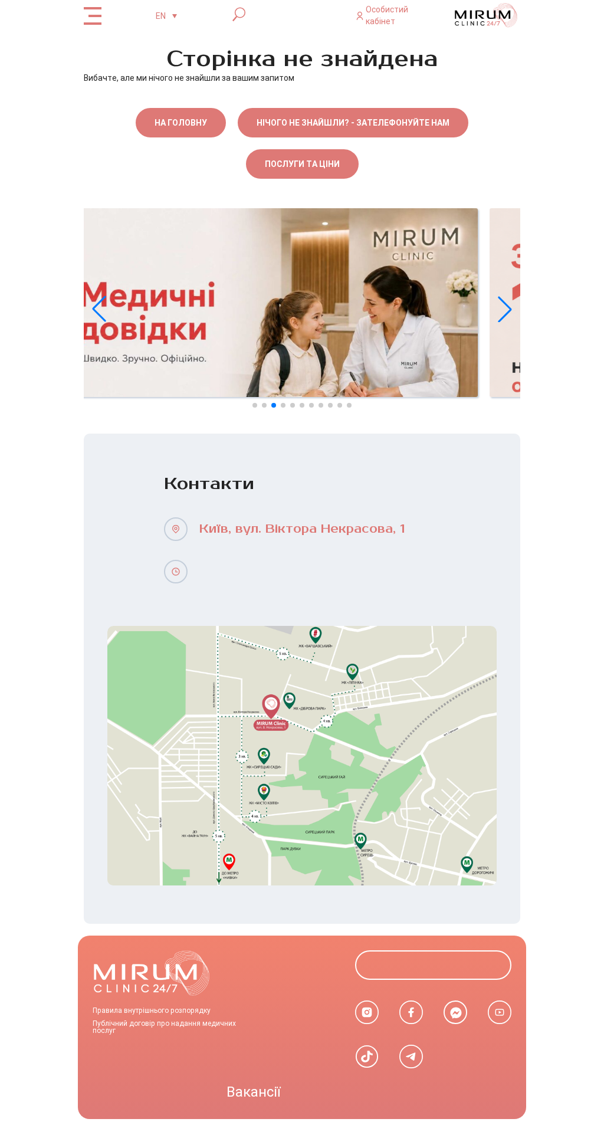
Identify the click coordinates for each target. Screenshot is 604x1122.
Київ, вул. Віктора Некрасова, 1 (302, 528)
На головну (181, 122)
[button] (505, 309)
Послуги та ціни (302, 164)
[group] (302, 302)
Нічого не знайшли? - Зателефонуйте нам (353, 122)
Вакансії (253, 1092)
